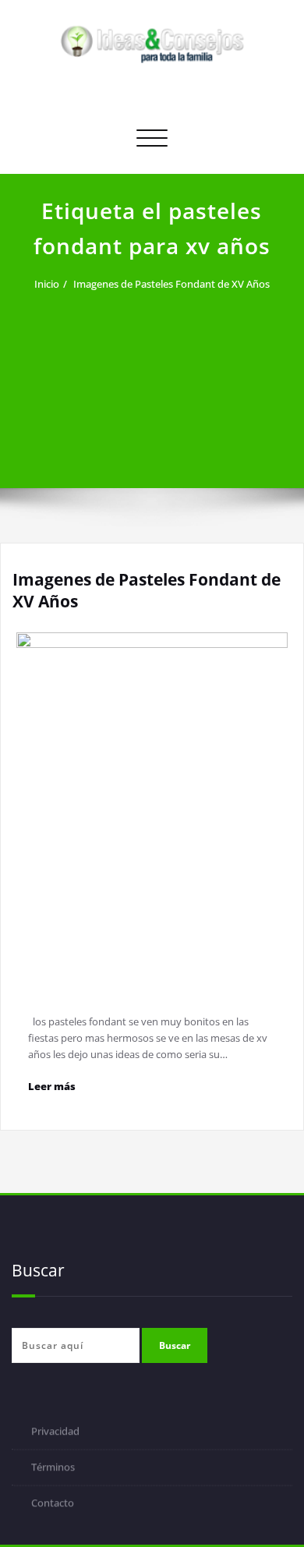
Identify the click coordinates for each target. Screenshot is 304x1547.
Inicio (46, 284)
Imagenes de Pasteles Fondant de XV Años (171, 284)
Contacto (52, 1504)
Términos (53, 1468)
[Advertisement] (152, 380)
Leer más (52, 1086)
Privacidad (55, 1432)
